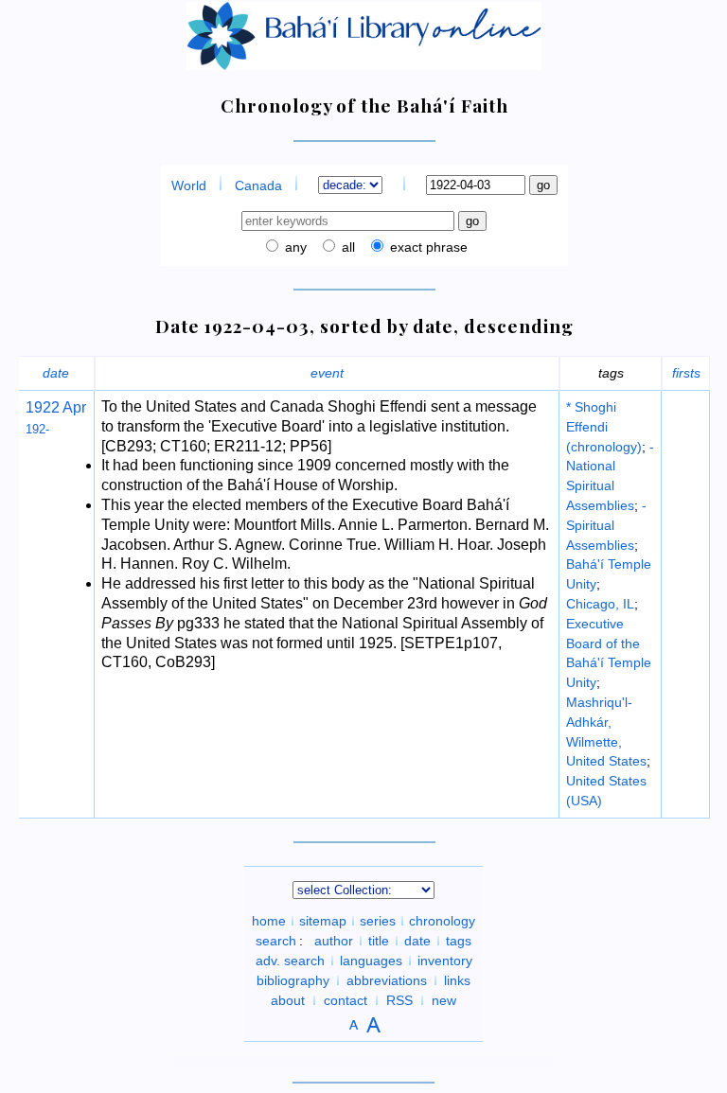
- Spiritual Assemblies (606, 525)
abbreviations (386, 980)
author (333, 940)
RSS (399, 1000)
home (269, 920)
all (346, 247)
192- (37, 429)
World (188, 185)
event (327, 372)
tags (458, 940)
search (276, 940)
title (378, 940)
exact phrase (427, 247)
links (457, 980)
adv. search (290, 960)
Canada (258, 185)
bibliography (293, 980)
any (294, 247)
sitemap (322, 920)
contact (345, 1000)
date (56, 372)
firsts (686, 372)
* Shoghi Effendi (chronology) (604, 426)
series (378, 920)
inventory (444, 960)
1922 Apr (56, 407)
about (288, 1000)
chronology (442, 920)
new (444, 1000)
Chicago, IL (600, 603)
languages (371, 960)
